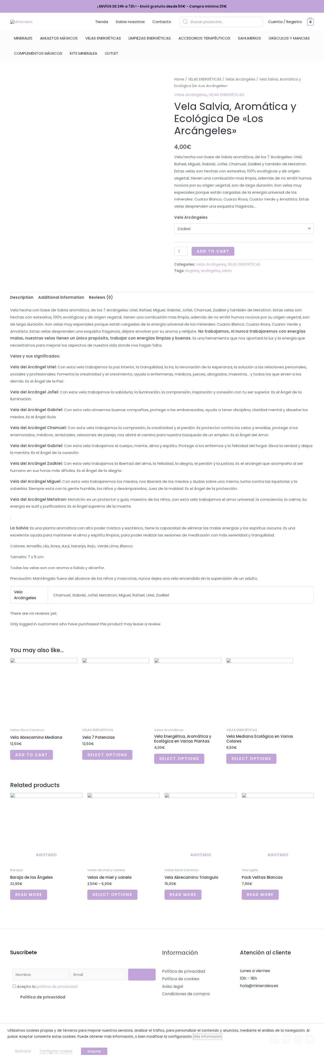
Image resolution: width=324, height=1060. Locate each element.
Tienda (101, 21)
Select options (107, 754)
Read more (28, 894)
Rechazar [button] (23, 1051)
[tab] (21, 297)
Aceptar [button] (94, 1051)
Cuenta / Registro (285, 21)
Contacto (161, 21)
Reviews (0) (101, 297)
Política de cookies (180, 979)
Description (21, 297)
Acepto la (47, 986)
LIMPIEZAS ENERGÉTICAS (150, 38)
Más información (207, 1036)
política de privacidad (56, 986)
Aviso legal (172, 986)
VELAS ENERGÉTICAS (103, 38)
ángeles (192, 270)
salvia (227, 270)
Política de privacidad (42, 997)
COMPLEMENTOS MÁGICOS (38, 53)
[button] (84, 997)
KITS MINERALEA (83, 53)
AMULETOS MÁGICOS (59, 38)
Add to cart (213, 251)
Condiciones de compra (186, 994)
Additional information (61, 297)
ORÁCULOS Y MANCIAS (289, 38)
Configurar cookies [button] (56, 1051)
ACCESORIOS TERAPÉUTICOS (204, 38)
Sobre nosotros (130, 21)
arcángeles (210, 270)
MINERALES (23, 38)
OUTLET (111, 53)
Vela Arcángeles (191, 217)
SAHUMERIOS (249, 38)
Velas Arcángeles (240, 79)
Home (179, 79)
